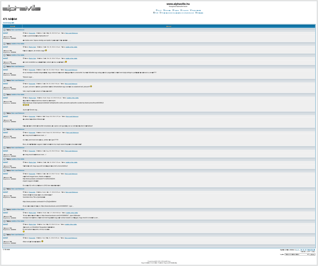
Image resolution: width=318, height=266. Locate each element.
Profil (156, 13)
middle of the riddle (17, 43)
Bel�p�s (200, 13)
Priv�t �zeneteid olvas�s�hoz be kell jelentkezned (177, 13)
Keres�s (168, 10)
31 (303, 249)
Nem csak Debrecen (17, 30)
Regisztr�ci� (196, 10)
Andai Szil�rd (154, 263)
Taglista (176, 10)
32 (305, 249)
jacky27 (5, 33)
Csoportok (185, 10)
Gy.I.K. (160, 10)
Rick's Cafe (32, 47)
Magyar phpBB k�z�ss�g (170, 263)
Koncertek (32, 33)
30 (301, 249)
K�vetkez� (311, 249)
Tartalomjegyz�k (8, 22)
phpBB (155, 261)
